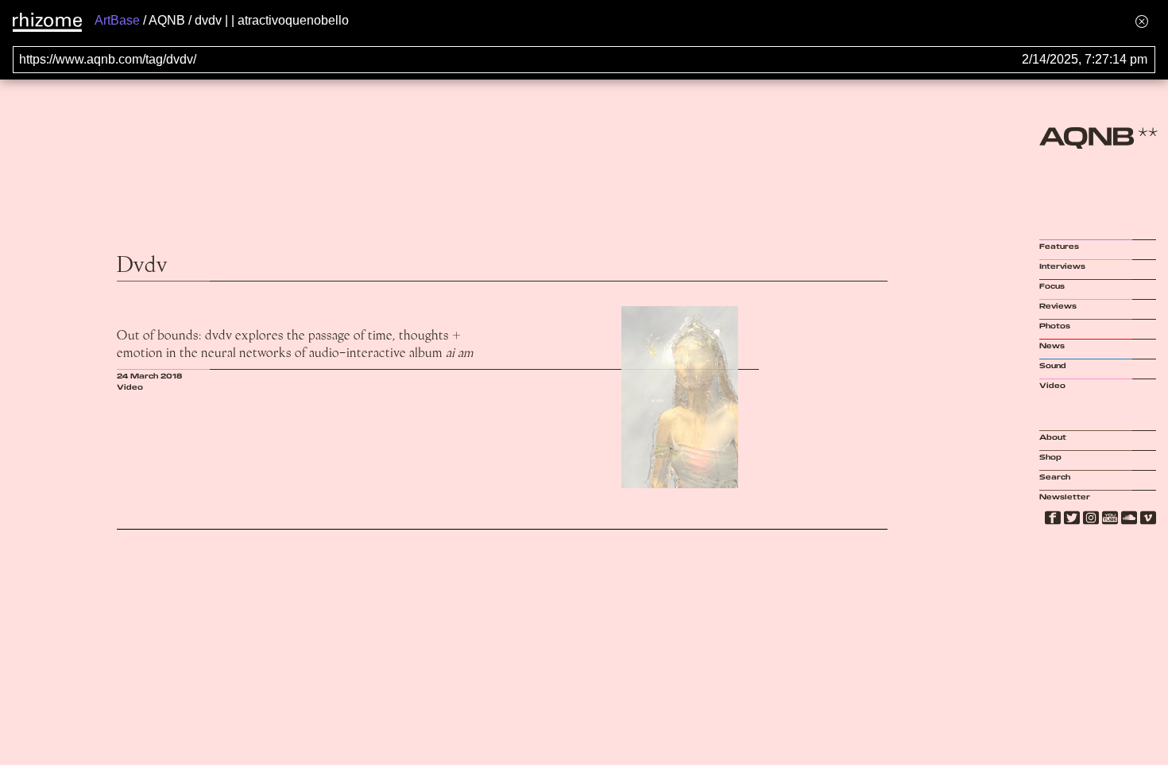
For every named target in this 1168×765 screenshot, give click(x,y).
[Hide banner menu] (1141, 21)
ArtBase (117, 20)
